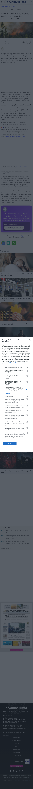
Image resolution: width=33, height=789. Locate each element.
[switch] (27, 371)
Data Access (16, 449)
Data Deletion (8, 449)
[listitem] (16, 367)
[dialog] (16, 394)
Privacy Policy (25, 449)
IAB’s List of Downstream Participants (18, 362)
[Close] (30, 340)
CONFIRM (10, 443)
